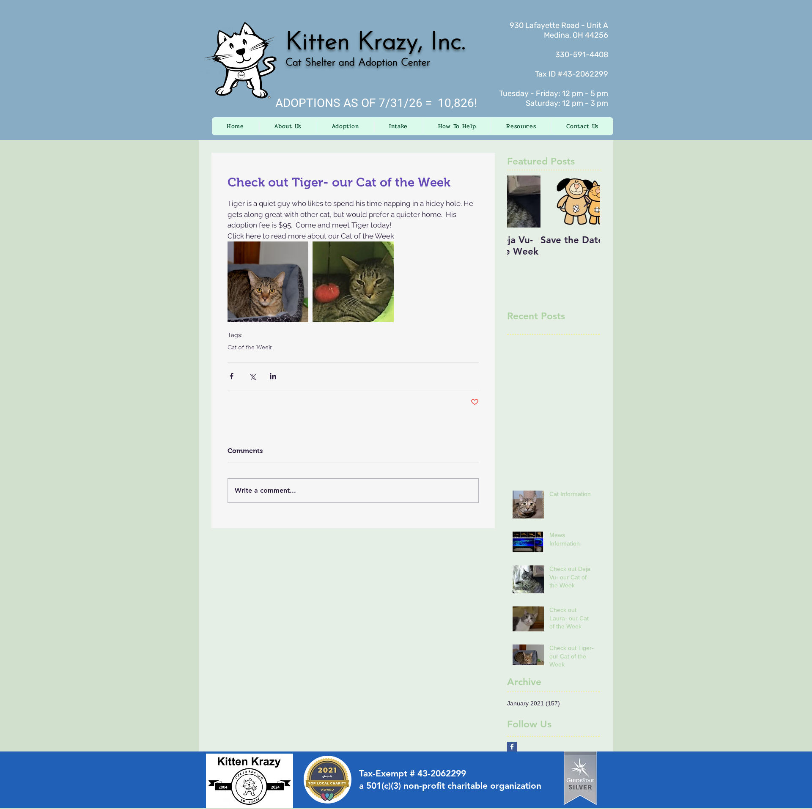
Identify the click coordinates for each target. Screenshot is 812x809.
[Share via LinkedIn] (273, 376)
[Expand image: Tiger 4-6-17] (353, 281)
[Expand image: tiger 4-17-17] (268, 281)
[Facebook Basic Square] (512, 746)
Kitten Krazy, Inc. (375, 42)
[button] (287, 126)
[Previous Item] (520, 201)
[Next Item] (586, 201)
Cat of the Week (250, 348)
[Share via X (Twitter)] (252, 376)
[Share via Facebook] (232, 376)
